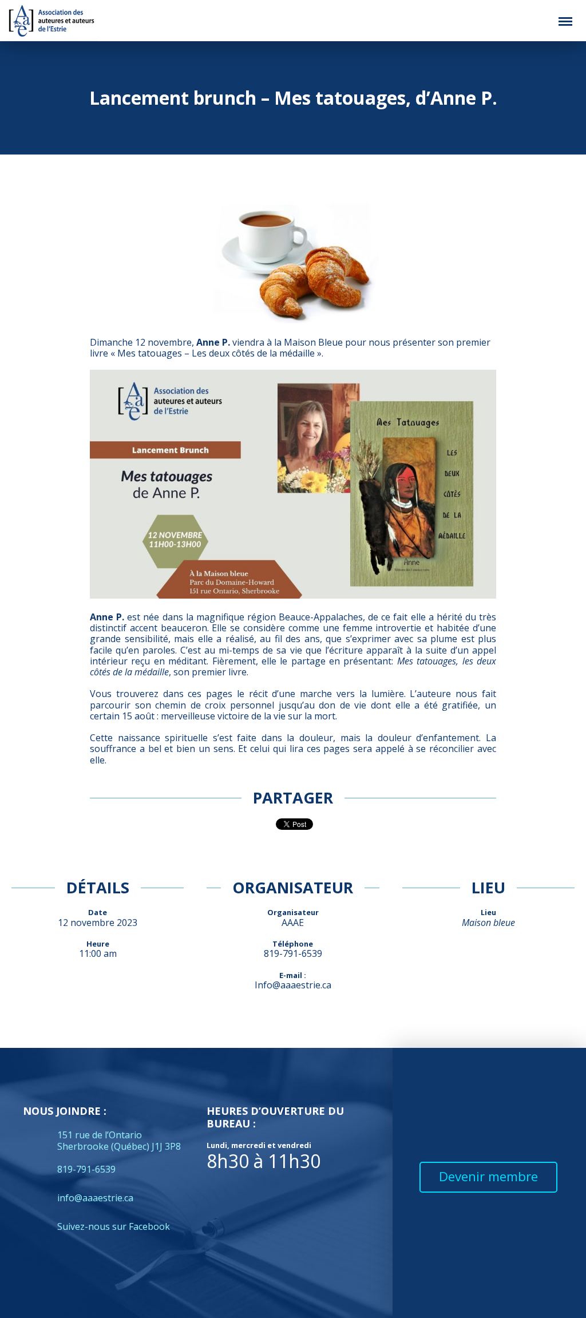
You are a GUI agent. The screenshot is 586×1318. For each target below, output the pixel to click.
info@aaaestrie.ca (95, 1198)
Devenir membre (488, 1176)
